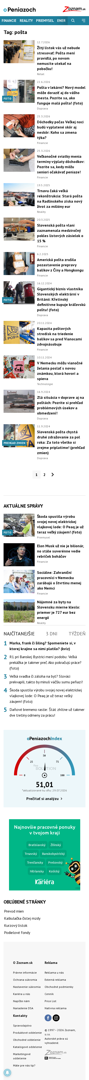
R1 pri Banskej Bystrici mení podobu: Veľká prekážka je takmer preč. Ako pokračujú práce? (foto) (45, 662)
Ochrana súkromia (25, 979)
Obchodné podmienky (59, 987)
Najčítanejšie (19, 634)
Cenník (49, 994)
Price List (50, 1001)
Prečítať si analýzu (42, 798)
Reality (26, 20)
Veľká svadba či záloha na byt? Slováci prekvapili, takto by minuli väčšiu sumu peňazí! (46, 679)
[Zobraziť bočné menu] (83, 20)
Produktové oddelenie (27, 1032)
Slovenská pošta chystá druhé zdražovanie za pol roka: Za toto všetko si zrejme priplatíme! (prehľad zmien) (61, 442)
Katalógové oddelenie (27, 1047)
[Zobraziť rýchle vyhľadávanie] (73, 20)
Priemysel (45, 20)
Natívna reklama (55, 1008)
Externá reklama (55, 979)
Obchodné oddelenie (27, 1040)
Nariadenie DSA (23, 1008)
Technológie (45, 384)
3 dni (51, 634)
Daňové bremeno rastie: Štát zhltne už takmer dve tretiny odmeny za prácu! (46, 712)
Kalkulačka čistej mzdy (22, 918)
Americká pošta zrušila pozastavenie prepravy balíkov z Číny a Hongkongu (60, 264)
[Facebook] (48, 1018)
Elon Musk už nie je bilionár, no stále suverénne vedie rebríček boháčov (60, 551)
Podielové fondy (17, 932)
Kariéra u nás (21, 994)
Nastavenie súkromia (27, 987)
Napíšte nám (21, 1001)
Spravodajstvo (22, 1025)
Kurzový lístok (15, 925)
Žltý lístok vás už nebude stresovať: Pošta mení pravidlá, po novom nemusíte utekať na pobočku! (58, 58)
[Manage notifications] (7, 1072)
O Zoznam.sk (23, 963)
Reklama (51, 963)
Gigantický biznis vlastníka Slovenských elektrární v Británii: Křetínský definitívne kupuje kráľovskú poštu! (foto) (61, 299)
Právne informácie (25, 972)
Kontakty (20, 1015)
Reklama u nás (54, 972)
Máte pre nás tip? (24, 1065)
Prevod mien (14, 911)
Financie (9, 20)
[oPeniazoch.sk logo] (20, 9)
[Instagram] (56, 1018)
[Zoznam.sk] (57, 1054)
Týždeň (77, 634)
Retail (40, 74)
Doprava (42, 108)
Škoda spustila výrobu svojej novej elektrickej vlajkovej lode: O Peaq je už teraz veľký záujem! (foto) (45, 696)
